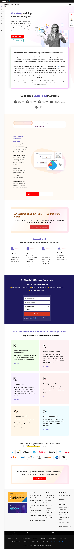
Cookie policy (62, 538)
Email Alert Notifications (35, 510)
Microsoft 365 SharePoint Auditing (37, 502)
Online (48, 512)
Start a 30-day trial (50, 497)
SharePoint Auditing (34, 497)
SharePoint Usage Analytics (36, 523)
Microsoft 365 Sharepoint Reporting (38, 500)
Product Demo (18, 40)
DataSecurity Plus (63, 514)
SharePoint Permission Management (38, 515)
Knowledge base (49, 517)
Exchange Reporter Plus (64, 507)
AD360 (58, 66)
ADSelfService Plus (63, 504)
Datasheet (48, 508)
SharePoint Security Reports (36, 512)
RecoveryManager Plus (64, 517)
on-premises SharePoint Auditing (37, 517)
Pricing (47, 502)
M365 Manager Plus (63, 512)
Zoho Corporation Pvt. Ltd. (34, 545)
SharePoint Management (35, 495)
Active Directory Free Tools (65, 526)
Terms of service (25, 538)
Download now (18, 36)
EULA (17, 538)
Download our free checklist (39, 227)
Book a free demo (50, 495)
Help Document (49, 515)
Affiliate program (16, 541)
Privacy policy (52, 538)
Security (35, 538)
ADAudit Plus (62, 502)
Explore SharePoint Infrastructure (37, 520)
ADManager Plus (62, 499)
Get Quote (71, 20)
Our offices (45, 541)
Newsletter (26, 541)
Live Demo (71, 25)
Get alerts (59, 252)
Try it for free (39, 478)
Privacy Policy (33, 318)
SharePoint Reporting (35, 507)
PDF (51, 512)
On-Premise (66, 522)
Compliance (43, 538)
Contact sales (35, 541)
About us (10, 538)
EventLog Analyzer (63, 509)
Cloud (60, 524)
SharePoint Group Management (37, 505)
